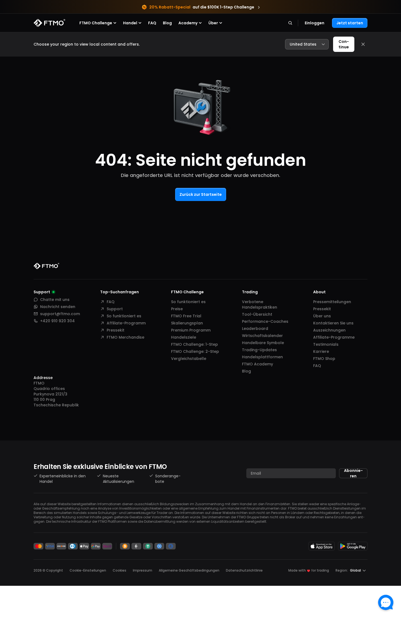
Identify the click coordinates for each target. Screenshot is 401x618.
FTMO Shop (324, 358)
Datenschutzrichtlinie (244, 570)
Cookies (119, 570)
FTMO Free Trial (186, 316)
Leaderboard (255, 328)
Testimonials (326, 344)
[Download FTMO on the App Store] (322, 546)
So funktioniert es (124, 316)
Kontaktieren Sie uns (333, 323)
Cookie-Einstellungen (88, 570)
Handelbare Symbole (263, 342)
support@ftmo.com (60, 314)
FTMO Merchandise (125, 337)
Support (115, 309)
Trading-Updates (259, 350)
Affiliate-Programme (334, 337)
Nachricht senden (57, 306)
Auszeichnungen (329, 330)
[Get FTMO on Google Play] (352, 546)
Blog (167, 23)
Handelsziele (183, 337)
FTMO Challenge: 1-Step (194, 344)
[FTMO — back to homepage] (49, 23)
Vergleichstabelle (188, 358)
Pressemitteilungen (332, 301)
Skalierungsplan (187, 323)
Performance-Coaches (265, 321)
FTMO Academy (257, 364)
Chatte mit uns (55, 299)
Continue (344, 44)
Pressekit (115, 330)
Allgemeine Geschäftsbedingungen (189, 570)
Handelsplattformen (262, 357)
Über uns (322, 316)
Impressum (142, 570)
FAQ (152, 23)
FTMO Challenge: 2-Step (195, 351)
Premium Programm (191, 330)
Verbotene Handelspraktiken (259, 304)
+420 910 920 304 (57, 321)
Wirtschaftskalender (262, 335)
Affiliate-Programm (126, 323)
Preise (177, 309)
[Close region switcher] (363, 44)
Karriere (321, 351)
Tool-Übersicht (257, 314)
